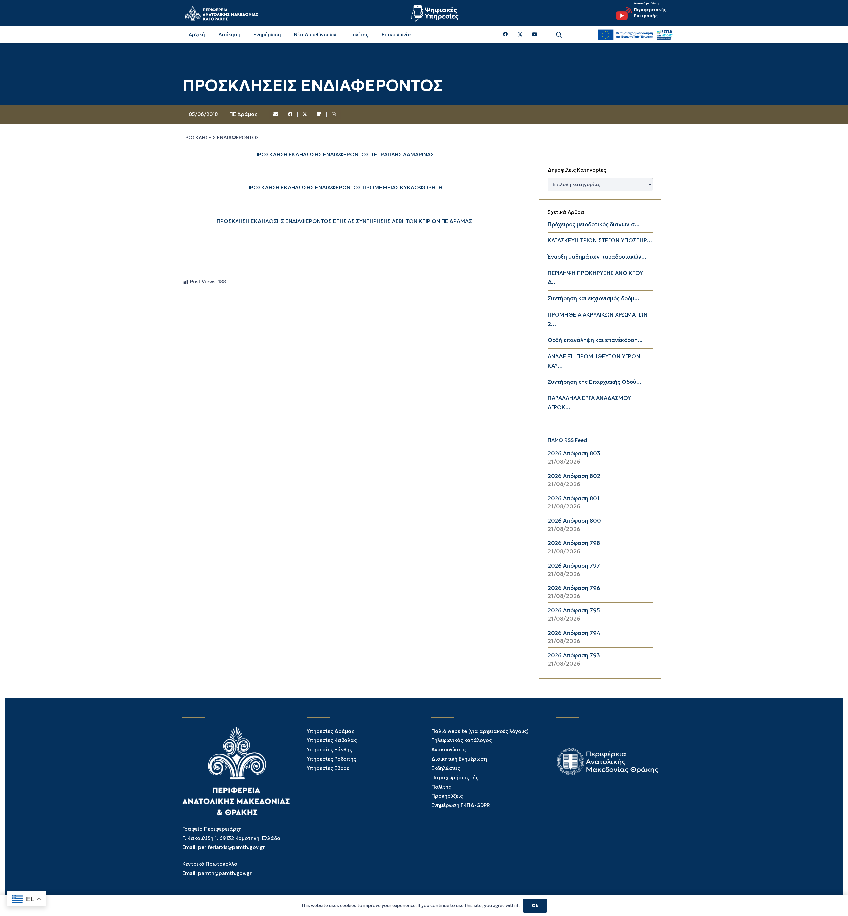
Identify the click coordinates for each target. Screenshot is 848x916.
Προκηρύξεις (447, 796)
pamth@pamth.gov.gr (225, 873)
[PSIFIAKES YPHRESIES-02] (435, 13)
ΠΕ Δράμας (243, 114)
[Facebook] (505, 34)
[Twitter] (520, 34)
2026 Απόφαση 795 (574, 610)
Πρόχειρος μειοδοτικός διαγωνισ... (594, 224)
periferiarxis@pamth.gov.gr (231, 847)
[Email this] (276, 114)
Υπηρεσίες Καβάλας (332, 740)
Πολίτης (441, 787)
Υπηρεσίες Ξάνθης (329, 749)
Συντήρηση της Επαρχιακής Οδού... (594, 382)
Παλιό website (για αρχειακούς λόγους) (480, 731)
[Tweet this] (305, 114)
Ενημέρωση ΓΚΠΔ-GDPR (460, 805)
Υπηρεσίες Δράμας (330, 731)
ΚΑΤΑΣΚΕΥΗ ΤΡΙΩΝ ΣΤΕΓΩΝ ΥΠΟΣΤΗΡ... (600, 240)
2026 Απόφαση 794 (574, 633)
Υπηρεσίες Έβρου (328, 768)
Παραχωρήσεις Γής (454, 777)
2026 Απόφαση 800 (574, 520)
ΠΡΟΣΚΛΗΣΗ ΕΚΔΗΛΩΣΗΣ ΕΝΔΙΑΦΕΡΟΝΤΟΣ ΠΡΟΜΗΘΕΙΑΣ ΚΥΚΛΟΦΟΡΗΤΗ (344, 187)
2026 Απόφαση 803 (574, 453)
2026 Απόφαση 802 (574, 476)
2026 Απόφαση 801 (574, 498)
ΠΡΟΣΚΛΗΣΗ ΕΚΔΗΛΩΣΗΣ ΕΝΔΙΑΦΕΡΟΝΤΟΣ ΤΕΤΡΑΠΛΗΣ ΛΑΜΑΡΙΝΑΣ (344, 154)
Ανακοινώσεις (448, 749)
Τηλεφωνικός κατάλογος (461, 740)
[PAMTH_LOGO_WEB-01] (221, 13)
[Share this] (290, 114)
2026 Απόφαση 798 (574, 543)
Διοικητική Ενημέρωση (459, 759)
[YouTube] (534, 34)
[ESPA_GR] (635, 34)
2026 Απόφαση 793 (574, 655)
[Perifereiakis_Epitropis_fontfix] (638, 13)
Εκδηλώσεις (445, 768)
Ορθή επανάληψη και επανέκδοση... (595, 340)
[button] (559, 35)
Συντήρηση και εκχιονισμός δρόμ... (593, 298)
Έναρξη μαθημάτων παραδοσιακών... (597, 256)
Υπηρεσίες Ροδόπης (331, 759)
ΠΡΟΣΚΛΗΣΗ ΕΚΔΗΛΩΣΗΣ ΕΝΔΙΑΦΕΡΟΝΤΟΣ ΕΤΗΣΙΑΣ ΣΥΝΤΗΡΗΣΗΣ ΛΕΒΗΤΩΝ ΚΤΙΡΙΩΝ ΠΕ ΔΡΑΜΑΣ (344, 221)
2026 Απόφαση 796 (574, 588)
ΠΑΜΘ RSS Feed (567, 440)
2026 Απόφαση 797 (574, 565)
